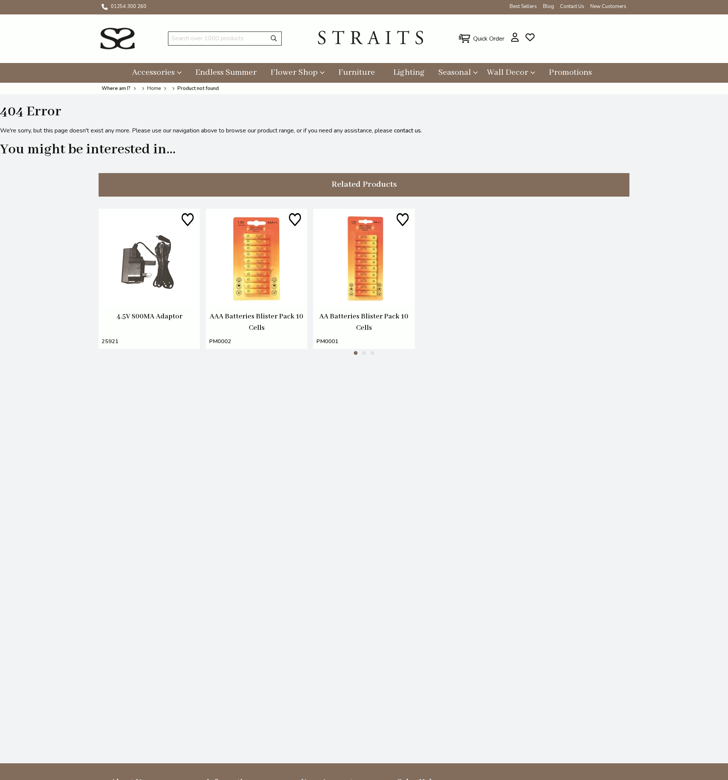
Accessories (153, 72)
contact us (407, 130)
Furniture (356, 72)
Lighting (409, 72)
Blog (548, 6)
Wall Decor (507, 72)
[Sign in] (515, 37)
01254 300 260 (128, 6)
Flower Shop (294, 72)
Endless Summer (226, 72)
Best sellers (523, 6)
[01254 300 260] (105, 7)
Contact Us (572, 6)
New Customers (608, 6)
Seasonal (454, 72)
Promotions (570, 72)
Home (154, 88)
